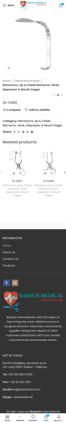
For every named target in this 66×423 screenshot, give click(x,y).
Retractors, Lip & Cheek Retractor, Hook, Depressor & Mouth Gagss (31, 87)
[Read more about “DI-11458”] (45, 173)
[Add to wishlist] (20, 173)
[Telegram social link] (32, 132)
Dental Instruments (27, 81)
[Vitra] (18, 225)
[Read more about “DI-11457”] (14, 173)
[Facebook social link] (14, 132)
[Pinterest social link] (23, 132)
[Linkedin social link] (28, 132)
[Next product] (61, 95)
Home (7, 81)
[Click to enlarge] (8, 68)
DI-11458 (48, 181)
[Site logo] (33, 5)
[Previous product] (54, 95)
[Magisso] (48, 225)
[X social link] (18, 132)
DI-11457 (17, 181)
